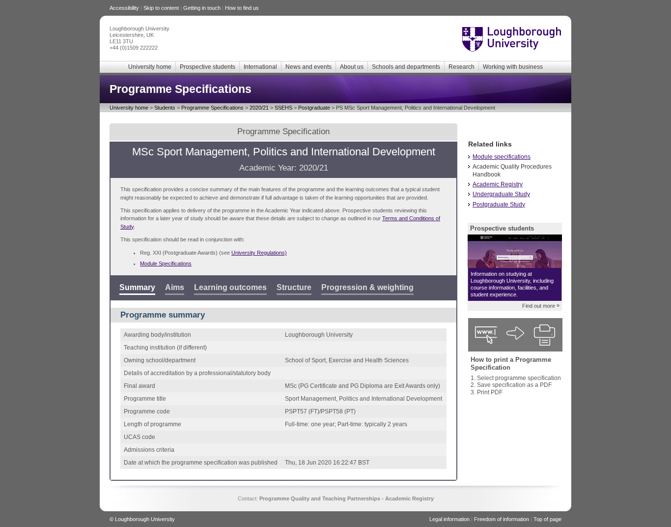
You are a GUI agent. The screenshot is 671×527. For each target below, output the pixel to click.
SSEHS (283, 108)
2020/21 (259, 108)
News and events (308, 66)
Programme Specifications (212, 108)
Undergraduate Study (501, 194)
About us (351, 66)
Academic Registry (498, 184)
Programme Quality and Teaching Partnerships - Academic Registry (346, 498)
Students (164, 108)
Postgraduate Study (499, 204)
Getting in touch (202, 8)
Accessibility (124, 8)
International (260, 66)
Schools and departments (406, 66)
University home (149, 66)
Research (461, 66)
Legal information (449, 519)
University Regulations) (259, 253)
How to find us (242, 8)
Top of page (547, 519)
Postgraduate (314, 108)
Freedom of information (501, 519)
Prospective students (207, 66)
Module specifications (502, 157)
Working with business (513, 66)
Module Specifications (166, 263)
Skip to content (161, 8)
